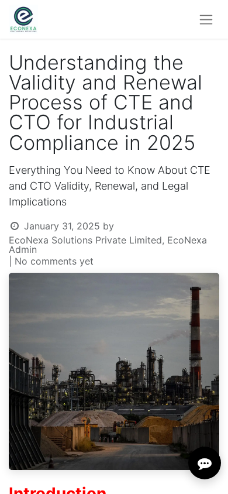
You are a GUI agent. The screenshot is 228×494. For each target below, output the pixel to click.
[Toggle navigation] (206, 19)
